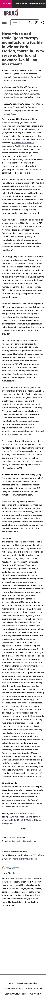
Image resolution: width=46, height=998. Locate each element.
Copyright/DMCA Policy (15, 994)
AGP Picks (6, 4)
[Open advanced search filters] (36, 22)
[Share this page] (42, 22)
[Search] (30, 22)
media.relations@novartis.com (22, 841)
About (12, 983)
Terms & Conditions (34, 988)
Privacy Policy (35, 994)
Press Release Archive (27, 983)
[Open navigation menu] (4, 22)
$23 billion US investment (23, 142)
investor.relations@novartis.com (23, 859)
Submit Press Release (13, 988)
